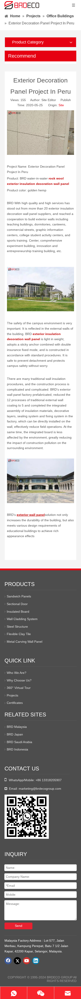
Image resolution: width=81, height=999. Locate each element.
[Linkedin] (35, 960)
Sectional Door (17, 604)
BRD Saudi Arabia (19, 742)
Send (18, 926)
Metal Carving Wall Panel (24, 641)
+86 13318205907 (49, 780)
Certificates (15, 703)
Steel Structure (17, 626)
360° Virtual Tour (19, 688)
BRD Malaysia (17, 727)
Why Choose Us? (19, 680)
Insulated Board (18, 611)
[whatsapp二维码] (26, 817)
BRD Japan (15, 734)
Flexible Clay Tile (19, 634)
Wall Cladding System (22, 619)
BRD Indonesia (17, 749)
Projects (12, 695)
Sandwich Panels (19, 596)
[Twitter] (17, 960)
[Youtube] (26, 960)
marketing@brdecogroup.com (40, 788)
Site (61, 105)
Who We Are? (16, 673)
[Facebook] (8, 960)
